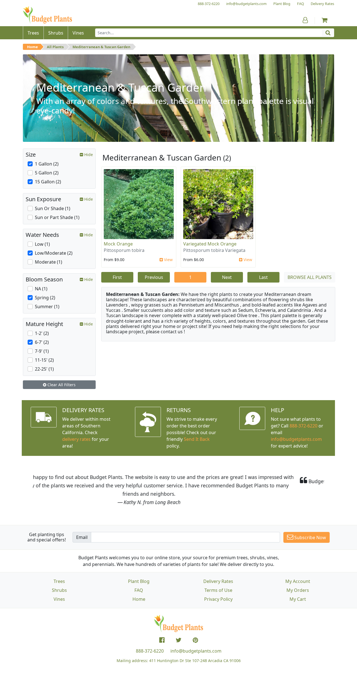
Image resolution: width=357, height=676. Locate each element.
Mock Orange (118, 244)
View (168, 259)
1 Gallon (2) (47, 164)
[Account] (305, 20)
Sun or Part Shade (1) (57, 217)
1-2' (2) (42, 333)
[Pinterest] (195, 640)
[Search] (328, 32)
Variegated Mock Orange (210, 244)
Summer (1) (47, 306)
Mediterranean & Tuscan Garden (101, 46)
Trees (59, 581)
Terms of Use (218, 590)
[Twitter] (179, 640)
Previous (154, 277)
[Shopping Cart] (324, 20)
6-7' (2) (42, 342)
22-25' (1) (44, 369)
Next (227, 277)
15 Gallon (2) (48, 182)
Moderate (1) (48, 262)
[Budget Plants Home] (47, 15)
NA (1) (41, 289)
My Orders (297, 590)
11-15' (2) (44, 360)
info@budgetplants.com (195, 651)
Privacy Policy (218, 599)
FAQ (138, 590)
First (117, 277)
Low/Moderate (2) (54, 253)
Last (263, 277)
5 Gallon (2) (47, 173)
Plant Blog (138, 581)
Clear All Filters (61, 384)
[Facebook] (162, 640)
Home (32, 46)
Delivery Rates (218, 581)
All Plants (55, 46)
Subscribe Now (309, 537)
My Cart (298, 599)
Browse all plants (310, 277)
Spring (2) (45, 298)
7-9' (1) (42, 351)
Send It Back (197, 439)
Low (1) (42, 244)
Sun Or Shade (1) (52, 208)
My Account (297, 581)
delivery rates (76, 439)
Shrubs (59, 590)
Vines (59, 599)
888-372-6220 (303, 426)
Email (82, 537)
